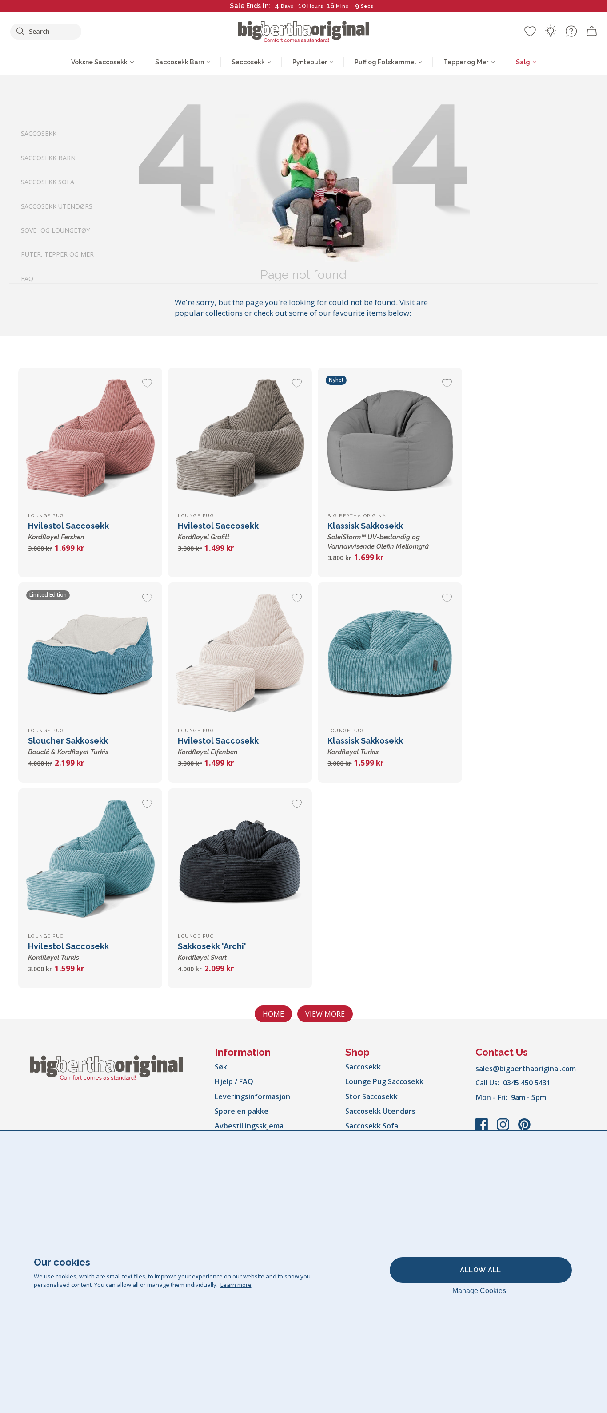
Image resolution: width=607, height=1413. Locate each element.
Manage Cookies (479, 1290)
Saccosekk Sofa (47, 182)
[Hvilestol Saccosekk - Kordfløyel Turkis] (90, 860)
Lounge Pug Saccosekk (384, 1081)
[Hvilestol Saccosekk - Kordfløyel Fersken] (90, 439)
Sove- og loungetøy (55, 230)
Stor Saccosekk (371, 1096)
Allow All (480, 1270)
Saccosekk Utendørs (56, 206)
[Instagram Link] (504, 1129)
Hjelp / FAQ (234, 1081)
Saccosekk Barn (48, 157)
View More (325, 1014)
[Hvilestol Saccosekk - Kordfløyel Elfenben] (240, 654)
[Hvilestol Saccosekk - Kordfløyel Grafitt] (240, 439)
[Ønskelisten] (530, 31)
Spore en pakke (241, 1111)
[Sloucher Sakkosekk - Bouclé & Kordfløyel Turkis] (90, 654)
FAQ (27, 278)
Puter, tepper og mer (57, 254)
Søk (221, 1067)
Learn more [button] (236, 1285)
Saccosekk (38, 133)
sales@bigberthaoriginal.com (525, 1068)
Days (287, 6)
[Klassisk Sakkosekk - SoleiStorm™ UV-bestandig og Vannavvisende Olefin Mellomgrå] (389, 439)
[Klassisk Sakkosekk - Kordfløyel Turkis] (389, 654)
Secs (367, 6)
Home (273, 1014)
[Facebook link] (482, 1129)
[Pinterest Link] (524, 1129)
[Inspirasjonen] (550, 31)
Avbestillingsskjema (249, 1126)
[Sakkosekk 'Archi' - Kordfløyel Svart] (240, 860)
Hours (315, 6)
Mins (342, 6)
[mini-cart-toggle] (591, 31)
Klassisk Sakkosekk (378, 535)
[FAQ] (571, 31)
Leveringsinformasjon (252, 1096)
